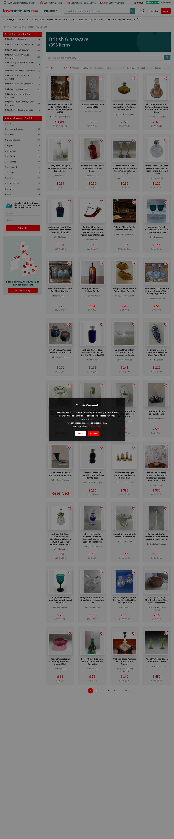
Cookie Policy (95, 426)
